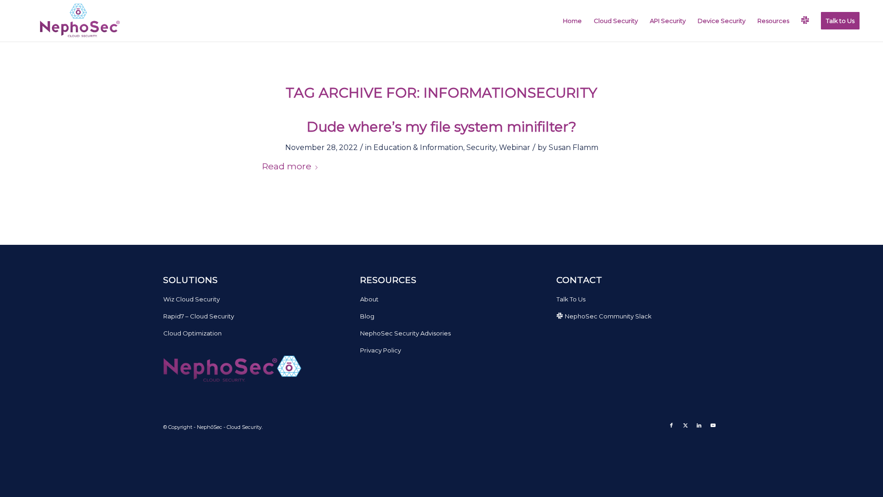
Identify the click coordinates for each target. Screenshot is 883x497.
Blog (367, 316)
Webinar (514, 147)
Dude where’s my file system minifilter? (441, 126)
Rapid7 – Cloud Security (198, 316)
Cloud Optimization (192, 333)
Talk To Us (570, 299)
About (369, 299)
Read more (286, 166)
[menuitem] (572, 20)
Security (481, 147)
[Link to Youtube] (713, 425)
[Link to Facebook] (671, 425)
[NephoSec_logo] (77, 20)
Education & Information (418, 147)
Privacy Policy (380, 350)
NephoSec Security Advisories (405, 333)
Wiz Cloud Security (191, 299)
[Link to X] (685, 425)
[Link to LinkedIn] (699, 425)
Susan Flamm (573, 147)
